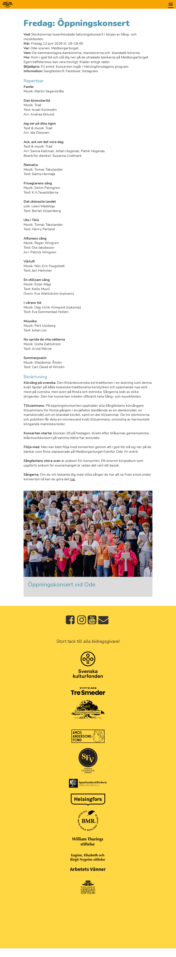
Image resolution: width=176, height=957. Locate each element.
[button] (170, 4)
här (72, 479)
